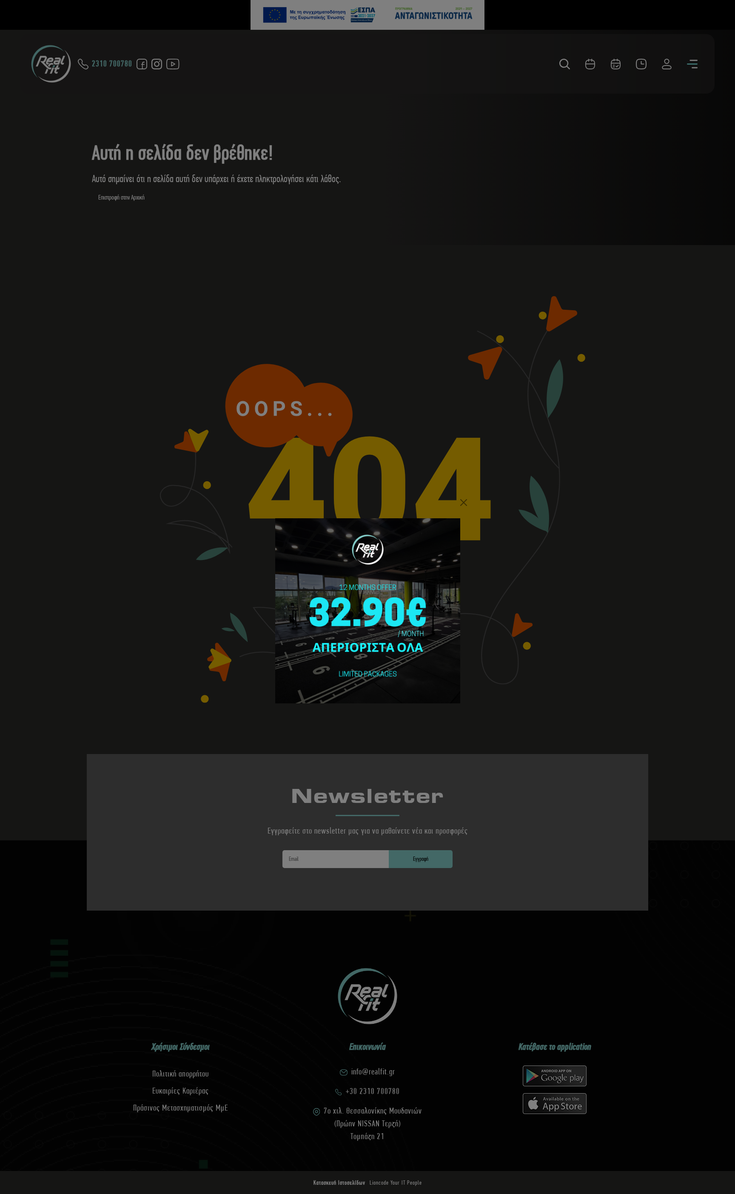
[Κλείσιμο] (463, 502)
